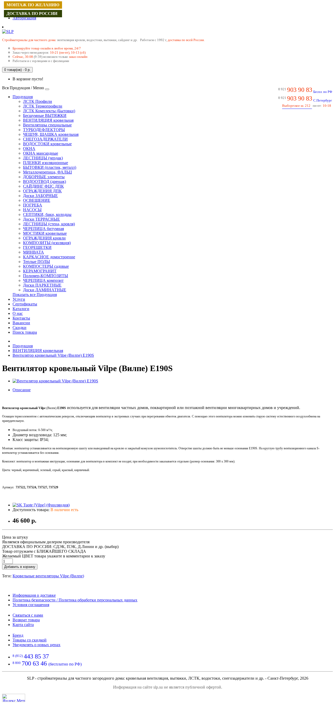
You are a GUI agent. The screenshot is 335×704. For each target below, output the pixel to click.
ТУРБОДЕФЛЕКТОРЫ (44, 129)
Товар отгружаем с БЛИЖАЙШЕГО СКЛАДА (44, 551)
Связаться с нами (28, 615)
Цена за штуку (15, 537)
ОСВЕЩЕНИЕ (36, 200)
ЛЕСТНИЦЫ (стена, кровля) (49, 224)
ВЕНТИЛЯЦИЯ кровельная (48, 120)
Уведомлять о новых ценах (36, 644)
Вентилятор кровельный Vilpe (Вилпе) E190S (53, 355)
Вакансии (21, 323)
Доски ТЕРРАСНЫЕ (41, 219)
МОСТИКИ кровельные (45, 233)
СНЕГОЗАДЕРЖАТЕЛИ (45, 139)
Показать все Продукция (35, 294)
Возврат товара (26, 620)
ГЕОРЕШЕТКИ (37, 247)
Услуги (19, 299)
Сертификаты (25, 304)
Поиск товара (25, 332)
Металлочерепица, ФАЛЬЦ (47, 172)
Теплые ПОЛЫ (36, 261)
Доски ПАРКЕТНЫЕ (42, 285)
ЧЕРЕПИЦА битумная (43, 228)
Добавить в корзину (19, 567)
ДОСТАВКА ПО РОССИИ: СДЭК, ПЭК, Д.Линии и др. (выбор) (60, 546)
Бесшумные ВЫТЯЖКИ (44, 115)
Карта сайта (23, 624)
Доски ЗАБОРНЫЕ (40, 195)
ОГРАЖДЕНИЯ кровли (44, 238)
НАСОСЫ (32, 210)
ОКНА (29, 148)
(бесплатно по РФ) (47, 664)
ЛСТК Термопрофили (42, 106)
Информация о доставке (34, 595)
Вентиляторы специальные (47, 125)
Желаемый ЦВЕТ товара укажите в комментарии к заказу (53, 556)
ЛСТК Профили (37, 101)
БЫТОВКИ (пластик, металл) (49, 167)
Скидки (19, 327)
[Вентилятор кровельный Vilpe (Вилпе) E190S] (55, 381)
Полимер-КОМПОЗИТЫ (45, 275)
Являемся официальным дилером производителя (46, 542)
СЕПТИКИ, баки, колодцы (47, 214)
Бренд (18, 635)
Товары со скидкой (30, 640)
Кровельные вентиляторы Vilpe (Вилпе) (48, 576)
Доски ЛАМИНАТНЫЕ (44, 290)
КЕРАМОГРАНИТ (40, 271)
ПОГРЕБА (32, 205)
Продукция (23, 96)
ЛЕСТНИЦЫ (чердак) (43, 158)
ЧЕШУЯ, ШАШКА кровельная (51, 134)
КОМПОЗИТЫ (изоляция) (47, 243)
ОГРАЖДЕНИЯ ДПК (42, 191)
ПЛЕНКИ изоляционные (45, 162)
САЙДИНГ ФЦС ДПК (43, 186)
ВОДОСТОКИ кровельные (47, 144)
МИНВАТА (33, 252)
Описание (22, 390)
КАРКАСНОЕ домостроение (49, 257)
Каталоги (21, 308)
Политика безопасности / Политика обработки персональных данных (75, 600)
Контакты (21, 318)
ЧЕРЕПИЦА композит (43, 280)
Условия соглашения (31, 604)
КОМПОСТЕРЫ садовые (46, 266)
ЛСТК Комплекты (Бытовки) (49, 111)
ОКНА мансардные (40, 153)
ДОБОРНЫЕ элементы (44, 177)
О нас (18, 313)
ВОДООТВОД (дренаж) (44, 181)
